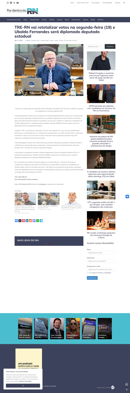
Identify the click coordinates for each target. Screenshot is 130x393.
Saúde (93, 20)
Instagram (42, 184)
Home (72, 3)
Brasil (67, 20)
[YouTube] (17, 3)
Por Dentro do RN (25, 184)
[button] (124, 3)
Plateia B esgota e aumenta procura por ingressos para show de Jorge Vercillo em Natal (101, 76)
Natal (25, 20)
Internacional (76, 20)
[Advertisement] (94, 11)
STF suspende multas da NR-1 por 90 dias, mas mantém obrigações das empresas (101, 204)
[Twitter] (14, 3)
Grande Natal (34, 20)
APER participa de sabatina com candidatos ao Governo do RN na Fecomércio (101, 108)
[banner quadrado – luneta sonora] (28, 362)
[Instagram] (8, 3)
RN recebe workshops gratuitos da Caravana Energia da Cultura (101, 235)
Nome (89, 249)
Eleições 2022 (35, 40)
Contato (117, 3)
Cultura (85, 20)
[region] (23, 379)
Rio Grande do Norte (14, 20)
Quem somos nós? (83, 3)
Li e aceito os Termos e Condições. (100, 273)
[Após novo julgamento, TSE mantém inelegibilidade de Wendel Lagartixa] (72, 199)
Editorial (100, 20)
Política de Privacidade (25, 381)
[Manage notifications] (126, 389)
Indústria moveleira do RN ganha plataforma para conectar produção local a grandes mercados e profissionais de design (101, 141)
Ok (23, 385)
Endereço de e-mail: (93, 266)
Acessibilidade (107, 3)
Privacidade (96, 3)
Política (51, 20)
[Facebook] (11, 3)
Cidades (27, 40)
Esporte (59, 20)
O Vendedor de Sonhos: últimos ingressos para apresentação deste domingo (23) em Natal (101, 174)
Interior (44, 20)
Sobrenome (91, 258)
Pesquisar (110, 46)
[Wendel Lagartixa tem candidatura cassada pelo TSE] (48, 199)
